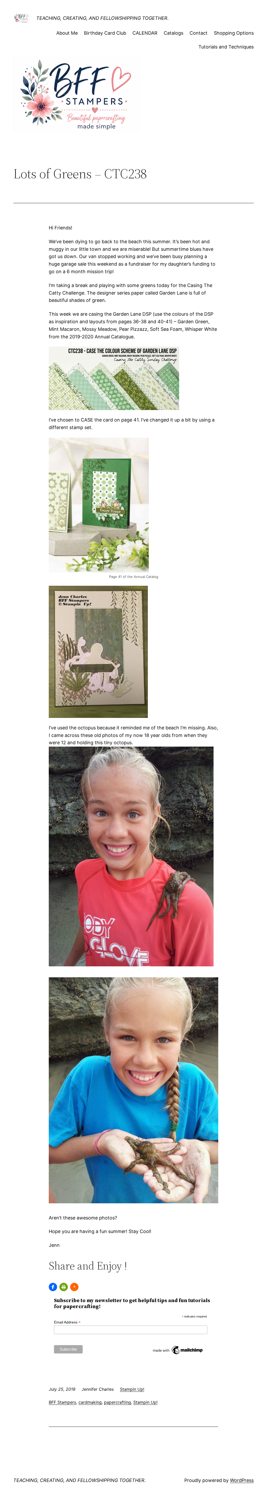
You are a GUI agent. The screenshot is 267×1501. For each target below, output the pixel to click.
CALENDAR (144, 33)
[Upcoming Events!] (53, 1287)
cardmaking (90, 1402)
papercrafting (117, 1402)
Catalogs (173, 33)
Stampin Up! (132, 1389)
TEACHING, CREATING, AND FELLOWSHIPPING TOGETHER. (102, 18)
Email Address (67, 1322)
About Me (67, 33)
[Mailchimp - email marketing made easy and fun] (178, 1354)
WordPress (242, 1480)
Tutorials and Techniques (226, 47)
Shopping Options (234, 33)
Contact (199, 33)
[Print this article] (63, 1287)
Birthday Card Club (105, 33)
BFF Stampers (62, 1402)
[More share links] (74, 1287)
